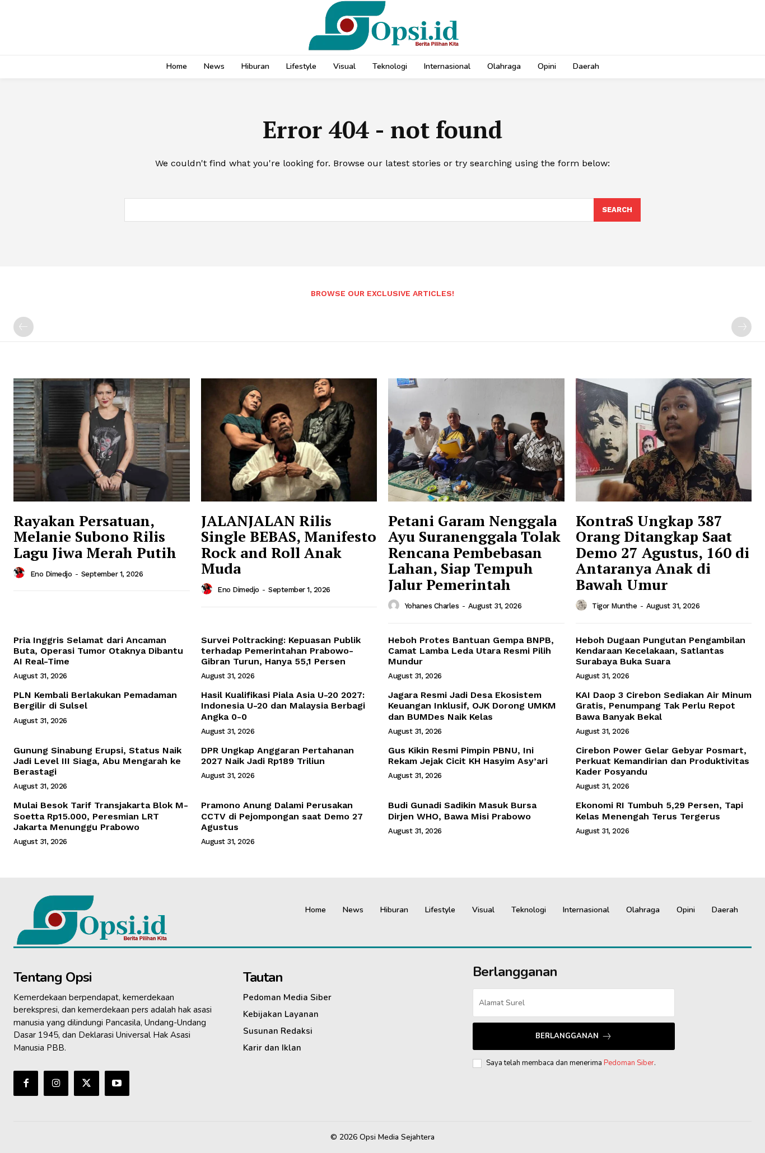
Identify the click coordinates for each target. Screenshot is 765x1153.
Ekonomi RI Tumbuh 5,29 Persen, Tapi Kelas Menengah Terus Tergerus (659, 810)
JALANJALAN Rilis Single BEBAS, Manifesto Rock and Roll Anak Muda (288, 544)
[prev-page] (23, 327)
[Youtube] (117, 1083)
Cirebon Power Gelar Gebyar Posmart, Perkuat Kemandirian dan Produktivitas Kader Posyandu (662, 761)
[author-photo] (20, 573)
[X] (86, 1083)
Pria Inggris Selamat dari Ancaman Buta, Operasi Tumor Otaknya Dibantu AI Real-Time (98, 651)
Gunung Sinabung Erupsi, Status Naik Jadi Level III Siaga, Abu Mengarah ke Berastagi (97, 761)
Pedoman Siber (629, 1063)
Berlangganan (567, 1036)
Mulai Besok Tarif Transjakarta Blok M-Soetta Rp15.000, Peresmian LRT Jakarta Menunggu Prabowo (100, 816)
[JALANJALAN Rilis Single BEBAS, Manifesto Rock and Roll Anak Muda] (289, 439)
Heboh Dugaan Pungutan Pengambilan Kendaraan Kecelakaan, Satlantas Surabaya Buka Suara (660, 651)
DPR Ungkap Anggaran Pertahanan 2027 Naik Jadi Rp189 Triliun (277, 755)
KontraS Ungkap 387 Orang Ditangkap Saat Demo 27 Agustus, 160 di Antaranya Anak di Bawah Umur (662, 552)
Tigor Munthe (614, 606)
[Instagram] (56, 1083)
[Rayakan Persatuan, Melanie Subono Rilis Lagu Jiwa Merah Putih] (101, 439)
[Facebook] (25, 1083)
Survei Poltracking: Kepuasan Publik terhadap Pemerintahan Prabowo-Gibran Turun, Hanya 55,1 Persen (281, 651)
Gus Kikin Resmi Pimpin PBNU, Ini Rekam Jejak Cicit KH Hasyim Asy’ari (468, 755)
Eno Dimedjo (51, 574)
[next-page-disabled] (741, 327)
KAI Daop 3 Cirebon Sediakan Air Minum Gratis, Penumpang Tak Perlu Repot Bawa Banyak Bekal (664, 705)
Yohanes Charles (432, 606)
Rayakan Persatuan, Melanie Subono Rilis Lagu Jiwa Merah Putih (94, 536)
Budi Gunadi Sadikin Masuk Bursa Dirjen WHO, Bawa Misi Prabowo (462, 810)
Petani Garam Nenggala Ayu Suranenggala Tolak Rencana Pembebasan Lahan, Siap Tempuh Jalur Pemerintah (474, 552)
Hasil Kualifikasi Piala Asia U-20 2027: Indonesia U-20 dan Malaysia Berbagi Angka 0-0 (283, 705)
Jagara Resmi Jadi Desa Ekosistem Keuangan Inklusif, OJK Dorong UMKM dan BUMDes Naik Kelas (472, 705)
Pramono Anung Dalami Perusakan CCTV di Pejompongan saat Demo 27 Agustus (282, 816)
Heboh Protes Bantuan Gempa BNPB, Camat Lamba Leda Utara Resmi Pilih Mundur (471, 651)
